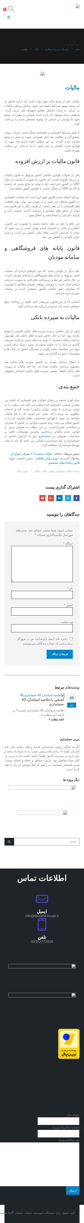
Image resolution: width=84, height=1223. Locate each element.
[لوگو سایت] (67, 14)
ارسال (73, 1190)
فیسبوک (76, 498)
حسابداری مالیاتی (56, 471)
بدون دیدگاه (22, 471)
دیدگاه (68, 543)
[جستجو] (9, 841)
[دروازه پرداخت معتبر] (69, 1043)
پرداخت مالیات (73, 471)
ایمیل (42, 498)
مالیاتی (36, 471)
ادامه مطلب (57, 719)
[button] (11, 9)
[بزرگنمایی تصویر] (42, 966)
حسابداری (45, 436)
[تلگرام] (19, 17)
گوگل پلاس (51, 498)
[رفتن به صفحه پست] (43, 695)
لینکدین (59, 498)
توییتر (68, 498)
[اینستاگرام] (36, 17)
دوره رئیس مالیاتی (46, 458)
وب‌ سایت (67, 622)
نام (70, 588)
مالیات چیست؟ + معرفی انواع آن (31, 453)
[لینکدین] (28, 17)
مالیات (44, 471)
